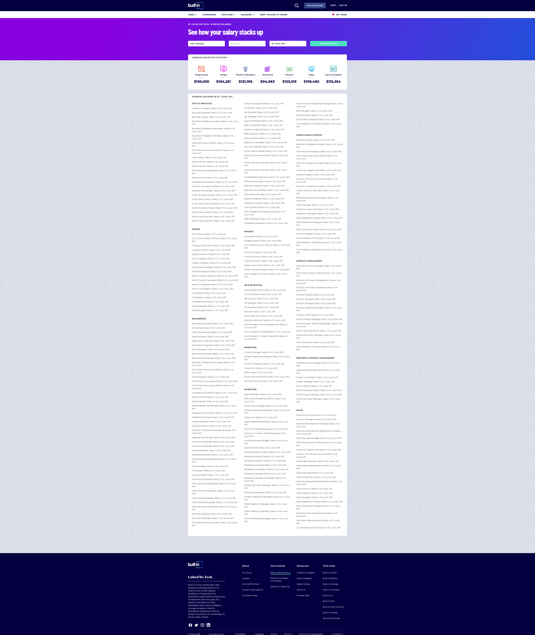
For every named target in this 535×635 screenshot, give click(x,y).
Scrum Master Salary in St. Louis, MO (314, 386)
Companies (209, 14)
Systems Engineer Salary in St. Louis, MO (264, 198)
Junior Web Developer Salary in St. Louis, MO (214, 498)
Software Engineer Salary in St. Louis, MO (264, 185)
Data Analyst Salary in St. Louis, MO (209, 157)
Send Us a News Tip (280, 586)
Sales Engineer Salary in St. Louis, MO (262, 138)
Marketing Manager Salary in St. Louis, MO (265, 473)
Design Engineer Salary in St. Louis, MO (211, 421)
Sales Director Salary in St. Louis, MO (314, 488)
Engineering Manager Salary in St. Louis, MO (213, 190)
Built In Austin (330, 572)
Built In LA (328, 595)
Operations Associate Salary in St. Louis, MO (317, 209)
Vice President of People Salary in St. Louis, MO (267, 332)
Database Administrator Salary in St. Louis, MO (215, 182)
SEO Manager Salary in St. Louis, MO (314, 111)
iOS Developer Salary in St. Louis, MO (210, 466)
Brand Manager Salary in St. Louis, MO (262, 394)
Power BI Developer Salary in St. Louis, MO (213, 518)
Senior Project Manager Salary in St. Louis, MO (319, 394)
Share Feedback (304, 578)
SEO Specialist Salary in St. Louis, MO (314, 115)
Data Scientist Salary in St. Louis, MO (210, 177)
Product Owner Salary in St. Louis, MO (315, 315)
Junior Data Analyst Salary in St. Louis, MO (212, 199)
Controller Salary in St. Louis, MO (260, 252)
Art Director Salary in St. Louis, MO (209, 234)
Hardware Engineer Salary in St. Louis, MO (212, 454)
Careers (246, 578)
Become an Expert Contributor (280, 579)
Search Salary (328, 43)
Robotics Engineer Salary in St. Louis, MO (264, 129)
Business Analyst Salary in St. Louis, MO (211, 117)
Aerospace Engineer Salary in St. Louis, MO (213, 323)
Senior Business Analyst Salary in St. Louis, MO (214, 208)
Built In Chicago (331, 584)
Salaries (247, 14)
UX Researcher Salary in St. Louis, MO (210, 301)
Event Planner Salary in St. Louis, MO (262, 447)
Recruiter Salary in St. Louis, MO (259, 311)
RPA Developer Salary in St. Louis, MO (262, 134)
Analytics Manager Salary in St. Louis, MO (212, 108)
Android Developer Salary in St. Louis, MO (212, 332)
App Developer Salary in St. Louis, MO (210, 336)
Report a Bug (303, 584)
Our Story (247, 572)
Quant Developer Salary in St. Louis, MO (263, 121)
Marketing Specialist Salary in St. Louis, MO (265, 492)
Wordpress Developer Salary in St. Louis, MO (266, 223)
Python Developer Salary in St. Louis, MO (264, 103)
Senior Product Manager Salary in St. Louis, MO (319, 319)
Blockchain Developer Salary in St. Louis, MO (214, 358)
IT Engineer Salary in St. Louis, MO (208, 470)
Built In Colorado (331, 589)
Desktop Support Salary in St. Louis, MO (315, 174)
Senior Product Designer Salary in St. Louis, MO (215, 280)
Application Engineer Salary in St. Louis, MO (213, 341)
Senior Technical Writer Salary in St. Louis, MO (266, 376)
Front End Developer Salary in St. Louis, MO (213, 442)
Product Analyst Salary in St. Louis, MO (315, 294)
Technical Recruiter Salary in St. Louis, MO (264, 320)
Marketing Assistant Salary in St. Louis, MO (265, 460)
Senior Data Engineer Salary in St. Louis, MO (213, 216)
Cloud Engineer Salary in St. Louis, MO (210, 377)
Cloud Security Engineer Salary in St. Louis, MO (215, 381)
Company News (249, 595)
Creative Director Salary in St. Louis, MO (211, 250)
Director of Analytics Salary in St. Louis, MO (213, 186)
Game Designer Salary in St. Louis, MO (210, 258)
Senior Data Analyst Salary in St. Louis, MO (213, 212)
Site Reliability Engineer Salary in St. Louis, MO (267, 177)
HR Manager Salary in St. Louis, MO (261, 303)
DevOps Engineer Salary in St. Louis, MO (211, 426)
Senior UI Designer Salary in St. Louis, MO (212, 284)
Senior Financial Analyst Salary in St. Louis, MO (267, 269)
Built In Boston (330, 578)
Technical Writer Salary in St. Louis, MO (263, 381)
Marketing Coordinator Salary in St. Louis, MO (266, 469)
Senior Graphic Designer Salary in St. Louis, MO (215, 276)
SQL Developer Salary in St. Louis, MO (262, 194)
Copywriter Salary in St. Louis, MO (260, 368)
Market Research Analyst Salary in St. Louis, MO (267, 452)
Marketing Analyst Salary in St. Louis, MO (264, 456)
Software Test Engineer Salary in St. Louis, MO (266, 190)
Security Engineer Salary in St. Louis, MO (264, 146)
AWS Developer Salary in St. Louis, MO (210, 349)
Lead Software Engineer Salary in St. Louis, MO (214, 502)
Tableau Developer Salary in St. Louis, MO (264, 203)
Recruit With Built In (281, 572)
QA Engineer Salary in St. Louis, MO (261, 112)
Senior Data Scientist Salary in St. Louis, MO (213, 221)
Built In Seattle (330, 612)
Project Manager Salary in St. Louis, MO (315, 381)
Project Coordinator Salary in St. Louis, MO (317, 377)
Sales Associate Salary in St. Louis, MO (314, 473)
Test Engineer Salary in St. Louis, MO (262, 207)
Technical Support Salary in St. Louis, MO (316, 234)
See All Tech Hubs (331, 618)
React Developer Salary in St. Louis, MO (263, 125)
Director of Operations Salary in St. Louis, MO (318, 186)
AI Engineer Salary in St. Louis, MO (208, 328)
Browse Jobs (303, 595)
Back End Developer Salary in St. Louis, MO (213, 354)
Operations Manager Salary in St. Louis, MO (317, 213)
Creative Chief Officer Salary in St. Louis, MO (213, 245)
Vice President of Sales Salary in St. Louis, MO (318, 527)
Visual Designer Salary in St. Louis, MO (210, 306)
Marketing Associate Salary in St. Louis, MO (265, 465)
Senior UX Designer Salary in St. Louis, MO (212, 288)
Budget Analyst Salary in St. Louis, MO (263, 240)
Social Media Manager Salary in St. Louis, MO (318, 119)
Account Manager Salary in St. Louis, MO (316, 419)
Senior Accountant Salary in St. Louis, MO (264, 265)
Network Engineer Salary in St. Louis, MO (212, 514)
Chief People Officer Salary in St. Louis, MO (265, 290)
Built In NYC (329, 601)
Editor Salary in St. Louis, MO (258, 372)
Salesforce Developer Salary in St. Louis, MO (265, 142)
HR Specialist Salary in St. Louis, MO (261, 307)
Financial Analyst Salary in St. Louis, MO (263, 261)
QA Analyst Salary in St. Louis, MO (260, 108)
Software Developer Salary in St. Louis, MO (265, 181)
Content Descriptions (252, 589)
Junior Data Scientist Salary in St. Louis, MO (213, 203)
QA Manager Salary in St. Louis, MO (261, 116)
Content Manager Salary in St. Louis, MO (264, 352)
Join (333, 5)
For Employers (315, 5)
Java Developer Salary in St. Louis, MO (210, 475)
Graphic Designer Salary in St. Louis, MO (211, 263)
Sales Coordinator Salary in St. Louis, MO (316, 477)
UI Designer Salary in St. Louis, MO (209, 293)
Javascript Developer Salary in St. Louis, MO (213, 479)
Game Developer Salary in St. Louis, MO (211, 450)
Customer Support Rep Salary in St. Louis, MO (318, 170)
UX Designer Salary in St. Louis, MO (209, 297)
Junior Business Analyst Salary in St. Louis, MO (214, 195)
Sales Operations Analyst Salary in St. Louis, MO (319, 218)
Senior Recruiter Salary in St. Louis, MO (263, 316)
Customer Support (306, 572)
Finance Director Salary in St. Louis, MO (263, 256)
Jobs (191, 14)
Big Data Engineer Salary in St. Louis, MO (212, 112)
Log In (343, 5)
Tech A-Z (301, 589)
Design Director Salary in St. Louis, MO (211, 254)
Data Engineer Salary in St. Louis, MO (210, 166)
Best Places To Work (273, 14)
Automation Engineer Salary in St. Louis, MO (213, 345)
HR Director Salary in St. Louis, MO (261, 298)
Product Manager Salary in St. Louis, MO (316, 303)
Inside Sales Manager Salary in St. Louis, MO (317, 461)
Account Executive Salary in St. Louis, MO (316, 415)
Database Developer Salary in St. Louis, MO (213, 417)
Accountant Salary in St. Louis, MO (261, 236)
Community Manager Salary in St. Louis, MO (265, 406)
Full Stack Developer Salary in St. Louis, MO (213, 446)
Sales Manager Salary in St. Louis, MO (314, 497)
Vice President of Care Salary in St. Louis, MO (318, 238)
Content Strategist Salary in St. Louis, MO (264, 364)
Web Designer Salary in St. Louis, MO (210, 310)
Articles (227, 14)
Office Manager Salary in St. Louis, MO (315, 205)
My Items (341, 14)
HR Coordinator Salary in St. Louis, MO (263, 294)
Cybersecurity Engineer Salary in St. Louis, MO (214, 392)
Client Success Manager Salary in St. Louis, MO (319, 151)
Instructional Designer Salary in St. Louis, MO (214, 267)
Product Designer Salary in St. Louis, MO (212, 271)
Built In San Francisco (333, 607)
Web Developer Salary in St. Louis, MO (262, 219)
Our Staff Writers (250, 584)
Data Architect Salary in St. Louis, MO (210, 162)
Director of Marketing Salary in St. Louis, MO (266, 429)
